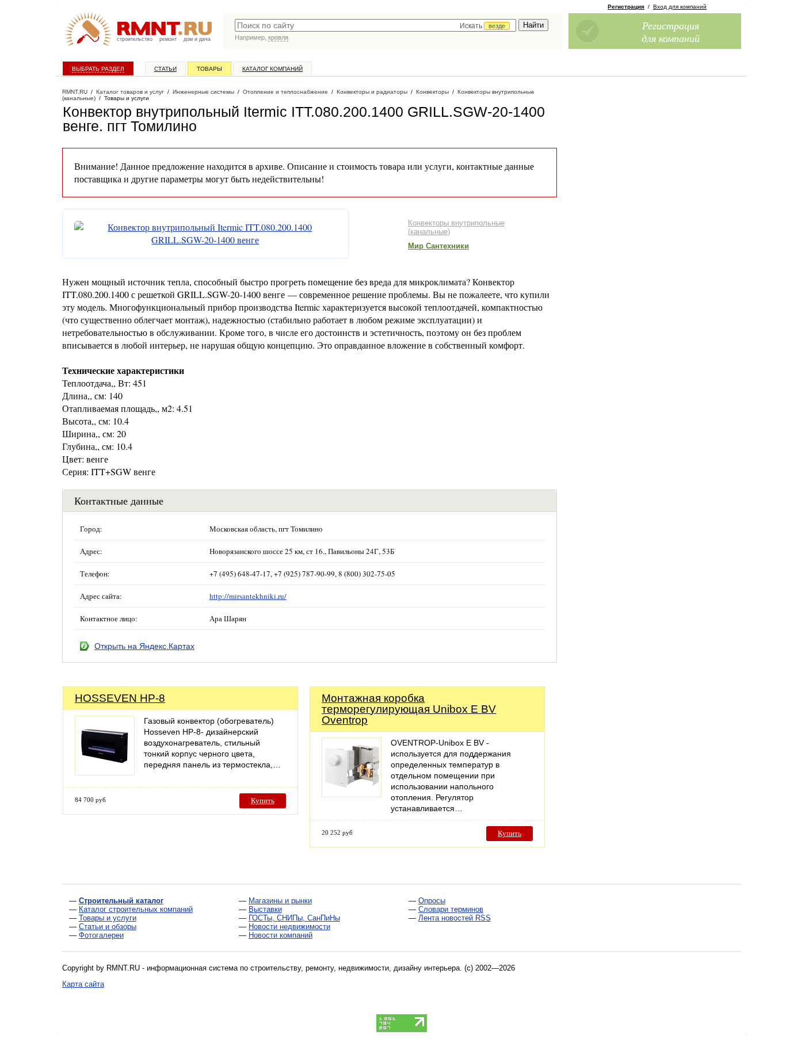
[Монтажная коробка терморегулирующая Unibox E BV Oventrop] (351, 794)
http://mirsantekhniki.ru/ (248, 596)
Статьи (165, 69)
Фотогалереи (101, 935)
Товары (209, 69)
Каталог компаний (272, 69)
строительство (134, 39)
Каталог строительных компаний (136, 909)
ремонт (168, 39)
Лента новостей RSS (454, 918)
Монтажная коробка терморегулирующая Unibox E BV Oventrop (409, 709)
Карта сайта (83, 984)
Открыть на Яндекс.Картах (144, 646)
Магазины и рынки (280, 900)
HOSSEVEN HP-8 (120, 698)
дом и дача (197, 39)
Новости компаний (280, 935)
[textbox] (375, 25)
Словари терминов (450, 909)
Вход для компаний (680, 6)
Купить (262, 800)
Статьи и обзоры (107, 926)
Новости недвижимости (289, 926)
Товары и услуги (107, 918)
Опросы (431, 900)
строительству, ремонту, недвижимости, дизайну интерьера (355, 968)
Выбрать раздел (98, 69)
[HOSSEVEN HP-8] (104, 772)
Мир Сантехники (438, 246)
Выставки (265, 909)
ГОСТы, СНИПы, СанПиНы (294, 918)
